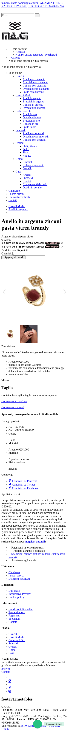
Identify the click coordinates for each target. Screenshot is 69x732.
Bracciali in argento (33, 101)
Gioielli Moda (23, 95)
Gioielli (20, 75)
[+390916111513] (9, 677)
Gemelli (27, 168)
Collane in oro (31, 123)
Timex (26, 152)
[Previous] (4, 292)
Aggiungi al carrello (14, 257)
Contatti (12, 200)
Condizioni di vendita (20, 609)
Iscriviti (5, 668)
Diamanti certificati (19, 197)
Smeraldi (20, 130)
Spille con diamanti (33, 91)
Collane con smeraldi (34, 139)
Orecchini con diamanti (36, 88)
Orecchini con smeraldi (35, 136)
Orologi (20, 142)
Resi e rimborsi (16, 612)
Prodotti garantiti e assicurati (29, 550)
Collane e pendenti (33, 165)
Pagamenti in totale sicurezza (27, 547)
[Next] (65, 292)
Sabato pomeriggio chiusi (24, 2)
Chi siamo (14, 190)
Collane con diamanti (34, 85)
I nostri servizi (16, 193)
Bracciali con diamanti (35, 82)
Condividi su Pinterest (24, 481)
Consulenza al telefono (14, 401)
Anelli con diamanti (34, 79)
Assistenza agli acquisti (24, 560)
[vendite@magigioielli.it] (9, 684)
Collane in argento (33, 104)
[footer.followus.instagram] (9, 691)
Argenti (27, 174)
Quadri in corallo (32, 187)
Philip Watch (30, 146)
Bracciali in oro (31, 120)
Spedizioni (14, 618)
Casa (18, 171)
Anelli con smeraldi (33, 133)
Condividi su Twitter (23, 484)
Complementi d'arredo (35, 184)
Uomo (19, 158)
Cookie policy (16, 597)
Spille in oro (29, 126)
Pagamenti (14, 615)
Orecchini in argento (34, 107)
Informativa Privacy (19, 593)
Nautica (27, 155)
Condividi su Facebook (24, 488)
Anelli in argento (32, 98)
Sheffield (28, 177)
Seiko (26, 149)
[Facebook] (9, 688)
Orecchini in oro (32, 117)
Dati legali (14, 590)
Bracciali (28, 161)
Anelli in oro (30, 114)
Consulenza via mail (12, 407)
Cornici (27, 181)
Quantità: (6, 253)
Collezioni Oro (24, 111)
